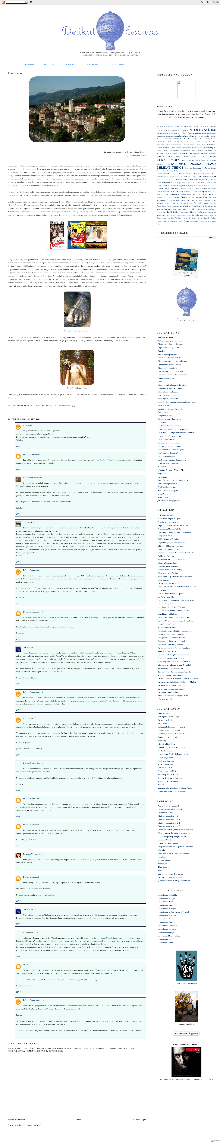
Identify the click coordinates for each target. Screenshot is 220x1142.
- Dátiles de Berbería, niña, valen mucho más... (175, 829)
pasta (200, 200)
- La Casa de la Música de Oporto (170, 593)
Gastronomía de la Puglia (165, 180)
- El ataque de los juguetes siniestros (171, 385)
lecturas (170, 191)
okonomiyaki (161, 200)
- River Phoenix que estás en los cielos (172, 480)
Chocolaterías (191, 142)
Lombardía (186, 191)
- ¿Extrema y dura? (164, 699)
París (196, 200)
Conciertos (203, 153)
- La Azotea (161, 422)
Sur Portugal (205, 215)
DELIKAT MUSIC (176, 163)
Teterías (194, 218)
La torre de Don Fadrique (207, 188)
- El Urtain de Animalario (167, 395)
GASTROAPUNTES (206, 176)
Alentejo (201, 126)
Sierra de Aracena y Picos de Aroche (188, 212)
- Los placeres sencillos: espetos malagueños (175, 846)
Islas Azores (186, 183)
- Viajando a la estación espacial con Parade (174, 788)
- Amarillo (161, 351)
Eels (164, 171)
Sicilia (172, 212)
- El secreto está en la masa (167, 391)
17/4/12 (19, 446)
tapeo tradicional (168, 218)
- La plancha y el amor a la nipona (170, 449)
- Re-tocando (162, 476)
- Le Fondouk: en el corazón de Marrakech (174, 617)
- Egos (159, 381)
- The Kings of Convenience (168, 781)
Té (176, 218)
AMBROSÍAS (196, 129)
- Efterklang (161, 740)
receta (182, 206)
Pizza (180, 203)
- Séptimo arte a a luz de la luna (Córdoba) (174, 665)
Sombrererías (161, 215)
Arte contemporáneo (185, 135)
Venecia (180, 221)
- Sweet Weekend (164, 493)
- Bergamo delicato (164, 535)
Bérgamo (202, 139)
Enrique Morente (179, 171)
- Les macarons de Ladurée (167, 843)
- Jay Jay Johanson (164, 750)
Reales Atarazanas (173, 206)
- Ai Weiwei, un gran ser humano (170, 340)
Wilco (209, 221)
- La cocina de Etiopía (166, 898)
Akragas (195, 126)
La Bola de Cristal (185, 188)
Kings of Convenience (171, 188)
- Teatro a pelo (162, 497)
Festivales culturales (184, 174)
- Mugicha (161, 850)
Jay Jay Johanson (201, 186)
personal (160, 203)
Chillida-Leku (181, 142)
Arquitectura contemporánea (198, 133)
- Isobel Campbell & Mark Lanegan (171, 747)
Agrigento (180, 126)
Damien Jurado (200, 160)
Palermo (183, 200)
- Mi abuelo (161, 466)
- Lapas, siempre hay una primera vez (172, 836)
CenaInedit (173, 142)
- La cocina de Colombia (167, 895)
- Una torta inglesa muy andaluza (170, 877)
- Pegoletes (161, 473)
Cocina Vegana (173, 150)
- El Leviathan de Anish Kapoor (169, 388)
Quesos (164, 206)
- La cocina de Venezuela (167, 925)
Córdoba (160, 156)
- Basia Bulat (162, 723)
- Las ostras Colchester (166, 839)
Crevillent (170, 156)
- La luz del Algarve (165, 603)
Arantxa (26, 718)
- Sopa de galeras (163, 860)
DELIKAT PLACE (203, 163)
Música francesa (195, 197)
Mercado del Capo (164, 197)
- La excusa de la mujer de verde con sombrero (175, 432)
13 (44, 853)
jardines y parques (188, 185)
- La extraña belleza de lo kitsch (170, 436)
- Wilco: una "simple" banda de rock (171, 791)
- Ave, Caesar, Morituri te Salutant (170, 528)
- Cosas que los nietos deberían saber (171, 374)
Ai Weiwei (188, 126)
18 (43, 1000)
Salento (208, 209)
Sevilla (166, 211)
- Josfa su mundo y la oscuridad (169, 419)
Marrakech (205, 194)
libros (175, 191)
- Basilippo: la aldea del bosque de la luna (174, 532)
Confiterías (212, 154)
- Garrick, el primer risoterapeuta (170, 408)
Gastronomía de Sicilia (182, 180)
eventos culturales (210, 171)
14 (43, 876)
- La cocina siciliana (165, 942)
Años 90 (184, 133)
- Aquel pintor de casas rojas (168, 716)
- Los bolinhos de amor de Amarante (171, 459)
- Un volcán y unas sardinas (168, 692)
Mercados (176, 197)
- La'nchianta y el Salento (167, 614)
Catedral (166, 142)
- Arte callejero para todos (167, 354)
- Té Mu (160, 870)
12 (43, 824)
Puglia (159, 206)
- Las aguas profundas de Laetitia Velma (173, 754)
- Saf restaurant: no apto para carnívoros (173, 654)
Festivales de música (199, 174)
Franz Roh (180, 177)
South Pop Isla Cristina (173, 215)
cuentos (195, 156)
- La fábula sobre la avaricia (168, 442)
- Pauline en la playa (165, 767)
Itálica (170, 186)
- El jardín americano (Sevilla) (169, 566)
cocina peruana (187, 148)
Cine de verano (206, 142)
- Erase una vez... (163, 580)
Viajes (38, 405)
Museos (184, 197)
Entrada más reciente (16, 1119)
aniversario (160, 133)
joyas (209, 186)
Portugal (197, 203)
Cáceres (159, 142)
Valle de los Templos (170, 221)
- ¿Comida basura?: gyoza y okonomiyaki (174, 880)
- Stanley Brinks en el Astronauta (170, 778)
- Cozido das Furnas (165, 812)
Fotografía (172, 177)
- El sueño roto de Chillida (167, 573)
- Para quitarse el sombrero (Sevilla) (171, 637)
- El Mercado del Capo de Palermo (171, 559)
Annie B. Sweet (169, 133)
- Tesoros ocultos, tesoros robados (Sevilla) (174, 671)
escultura (196, 171)
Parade (192, 200)
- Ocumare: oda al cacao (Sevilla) (170, 634)
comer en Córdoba (171, 154)
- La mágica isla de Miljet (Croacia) (171, 607)
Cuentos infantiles (208, 156)
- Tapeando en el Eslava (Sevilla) (170, 668)
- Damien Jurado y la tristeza (168, 730)
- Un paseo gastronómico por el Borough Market (176, 682)
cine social (169, 145)
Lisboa (181, 191)
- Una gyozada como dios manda (170, 873)
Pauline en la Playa (209, 200)
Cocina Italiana (211, 144)
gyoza (203, 180)
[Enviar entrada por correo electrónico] (73, 405)
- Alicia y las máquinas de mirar (169, 344)
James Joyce (177, 186)
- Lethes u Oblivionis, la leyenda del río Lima (175, 620)
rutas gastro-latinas (189, 209)
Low (199, 191)
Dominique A (198, 168)
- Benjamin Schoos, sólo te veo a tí (171, 726)
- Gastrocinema (163, 412)
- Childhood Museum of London (170, 545)
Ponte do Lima (188, 203)
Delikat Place (49, 64)
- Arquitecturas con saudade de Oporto (172, 525)
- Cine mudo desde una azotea (169, 364)
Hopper (208, 180)
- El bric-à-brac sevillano (167, 563)
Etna (201, 171)
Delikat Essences (30, 454)
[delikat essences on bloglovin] (186, 1035)
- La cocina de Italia (165, 901)
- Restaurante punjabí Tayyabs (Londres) (173, 648)
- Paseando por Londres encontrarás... (172, 641)
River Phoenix (177, 209)
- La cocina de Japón (165, 905)
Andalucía (210, 129)
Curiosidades (92, 64)
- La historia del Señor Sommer (169, 446)
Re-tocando (15, 73)
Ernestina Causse (30, 853)
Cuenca (186, 156)
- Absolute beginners (165, 337)
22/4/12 (19, 924)
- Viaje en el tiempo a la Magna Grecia (172, 695)
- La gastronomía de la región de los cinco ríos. (176, 600)
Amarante (186, 130)
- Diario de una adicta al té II (168, 819)
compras (195, 154)
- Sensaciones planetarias (167, 483)
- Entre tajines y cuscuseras (168, 398)
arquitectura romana (167, 136)
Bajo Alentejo (211, 136)
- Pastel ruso (162, 856)
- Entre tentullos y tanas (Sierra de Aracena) (174, 576)
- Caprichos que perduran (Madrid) (171, 542)
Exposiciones (162, 173)
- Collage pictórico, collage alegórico (172, 371)
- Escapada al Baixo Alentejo (168, 583)
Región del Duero (203, 206)
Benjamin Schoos (193, 139)
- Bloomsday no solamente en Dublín (172, 361)
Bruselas (213, 139)
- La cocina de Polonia (166, 922)
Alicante (213, 126)
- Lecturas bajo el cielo (166, 456)
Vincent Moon (194, 221)
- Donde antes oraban (165, 378)
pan (188, 200)
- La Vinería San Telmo (166, 596)
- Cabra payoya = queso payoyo (169, 809)
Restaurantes (166, 208)
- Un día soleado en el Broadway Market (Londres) (177, 678)
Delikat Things (28, 64)
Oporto (169, 200)
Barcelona (160, 139)
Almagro (179, 130)
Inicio (79, 1119)
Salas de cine (201, 209)
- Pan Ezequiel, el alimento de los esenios (173, 853)
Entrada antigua (139, 1119)
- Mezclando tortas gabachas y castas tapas (174, 631)
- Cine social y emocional (167, 368)
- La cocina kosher (164, 939)
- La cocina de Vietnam (166, 929)
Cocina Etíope (200, 145)
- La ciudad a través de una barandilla (172, 429)
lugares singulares (209, 191)
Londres (194, 191)
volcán (205, 221)
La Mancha (195, 188)
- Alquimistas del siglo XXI (168, 347)
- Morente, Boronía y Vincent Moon (171, 470)
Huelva (213, 180)
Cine (198, 142)
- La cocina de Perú (164, 918)
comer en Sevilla (185, 153)
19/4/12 (19, 901)
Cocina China (177, 145)
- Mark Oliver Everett (165, 764)
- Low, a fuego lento (165, 757)
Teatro (180, 218)
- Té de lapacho (163, 867)
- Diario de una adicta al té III (168, 822)
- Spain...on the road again (167, 490)
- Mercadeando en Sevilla (167, 627)
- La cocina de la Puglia (166, 908)
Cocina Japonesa (163, 147)
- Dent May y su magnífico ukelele (171, 733)
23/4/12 (19, 1037)
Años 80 (178, 133)
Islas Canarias (195, 183)
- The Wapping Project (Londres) (170, 675)
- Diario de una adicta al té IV (168, 826)
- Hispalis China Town (166, 743)
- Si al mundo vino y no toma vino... (171, 658)
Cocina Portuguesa (209, 147)
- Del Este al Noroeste (165, 556)
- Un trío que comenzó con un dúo (170, 688)
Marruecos (212, 194)
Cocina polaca (197, 148)
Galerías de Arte (190, 177)
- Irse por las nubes (164, 415)
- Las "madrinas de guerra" (167, 453)
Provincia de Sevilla (208, 203)
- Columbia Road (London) (168, 549)
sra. (24, 964)
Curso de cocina (187, 160)
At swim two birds (201, 136)
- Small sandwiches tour (166, 487)
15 (36, 909)
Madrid (172, 194)
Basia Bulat (184, 139)
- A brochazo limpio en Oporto (169, 518)
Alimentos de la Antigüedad (166, 130)
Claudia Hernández (31, 477)
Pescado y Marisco (171, 203)
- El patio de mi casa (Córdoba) (169, 569)
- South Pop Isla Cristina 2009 (169, 774)
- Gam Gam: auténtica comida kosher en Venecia (176, 586)
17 (32, 964)
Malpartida (184, 194)
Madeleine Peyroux (163, 194)
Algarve (207, 126)
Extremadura (172, 174)
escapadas (189, 171)
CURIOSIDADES (168, 160)
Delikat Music (71, 64)
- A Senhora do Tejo (165, 515)
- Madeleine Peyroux (165, 761)
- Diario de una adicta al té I (168, 816)
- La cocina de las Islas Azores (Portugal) (173, 912)
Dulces (207, 167)
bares (165, 139)
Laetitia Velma (162, 191)
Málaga (177, 194)
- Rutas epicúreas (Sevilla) (167, 651)
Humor (159, 183)
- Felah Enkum (163, 405)
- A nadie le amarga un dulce (168, 522)
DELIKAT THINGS (26, 405)
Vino (200, 221)
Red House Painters (190, 206)
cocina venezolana (184, 150)
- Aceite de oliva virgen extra (168, 805)
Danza (209, 160)
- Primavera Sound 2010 (166, 771)
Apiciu (26, 425)
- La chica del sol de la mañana (169, 425)
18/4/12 (19, 603)
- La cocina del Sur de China (168, 935)
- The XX (160, 784)
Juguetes (160, 188)
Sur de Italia (196, 215)
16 (37, 932)
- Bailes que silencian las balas (169, 357)
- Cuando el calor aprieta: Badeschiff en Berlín (175, 552)
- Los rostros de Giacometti (168, 463)
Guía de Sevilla (195, 180)
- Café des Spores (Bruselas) (168, 539)
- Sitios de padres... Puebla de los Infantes (173, 661)
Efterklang (170, 171)
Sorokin (26, 647)
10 (42, 763)
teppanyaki (187, 218)
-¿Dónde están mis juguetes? (168, 500)
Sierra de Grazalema (209, 212)
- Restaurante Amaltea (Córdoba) (170, 644)
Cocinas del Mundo (117, 64)
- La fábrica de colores (166, 439)
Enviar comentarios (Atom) (30, 1125)
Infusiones (166, 182)
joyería (214, 186)
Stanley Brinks (186, 215)
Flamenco (164, 177)
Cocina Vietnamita (197, 150)
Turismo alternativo (204, 218)
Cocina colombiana (189, 145)
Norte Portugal (209, 197)
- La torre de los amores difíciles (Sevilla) (173, 610)
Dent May (188, 168)
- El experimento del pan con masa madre (173, 833)
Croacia (178, 156)
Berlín (208, 139)
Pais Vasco (176, 200)
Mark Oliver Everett (194, 194)
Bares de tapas (174, 138)
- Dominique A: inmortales (167, 737)
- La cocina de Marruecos (167, 915)
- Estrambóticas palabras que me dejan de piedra (176, 402)
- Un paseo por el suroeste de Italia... (171, 685)
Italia (165, 185)
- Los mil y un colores (165, 624)
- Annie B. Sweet (163, 713)
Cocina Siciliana (162, 150)
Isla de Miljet (176, 183)
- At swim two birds (164, 720)
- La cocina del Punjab (166, 932)
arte (176, 136)
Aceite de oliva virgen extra (166, 126)
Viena (25, 522)
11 (43, 798)
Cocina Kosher (175, 147)
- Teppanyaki (162, 863)
